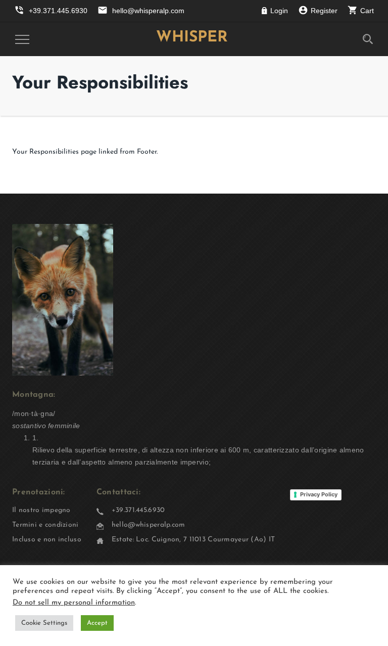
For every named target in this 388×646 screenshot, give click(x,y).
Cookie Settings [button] (44, 623)
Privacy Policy (318, 494)
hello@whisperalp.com (148, 525)
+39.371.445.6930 (138, 510)
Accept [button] (97, 623)
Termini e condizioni (45, 525)
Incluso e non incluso (46, 539)
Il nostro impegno (41, 510)
